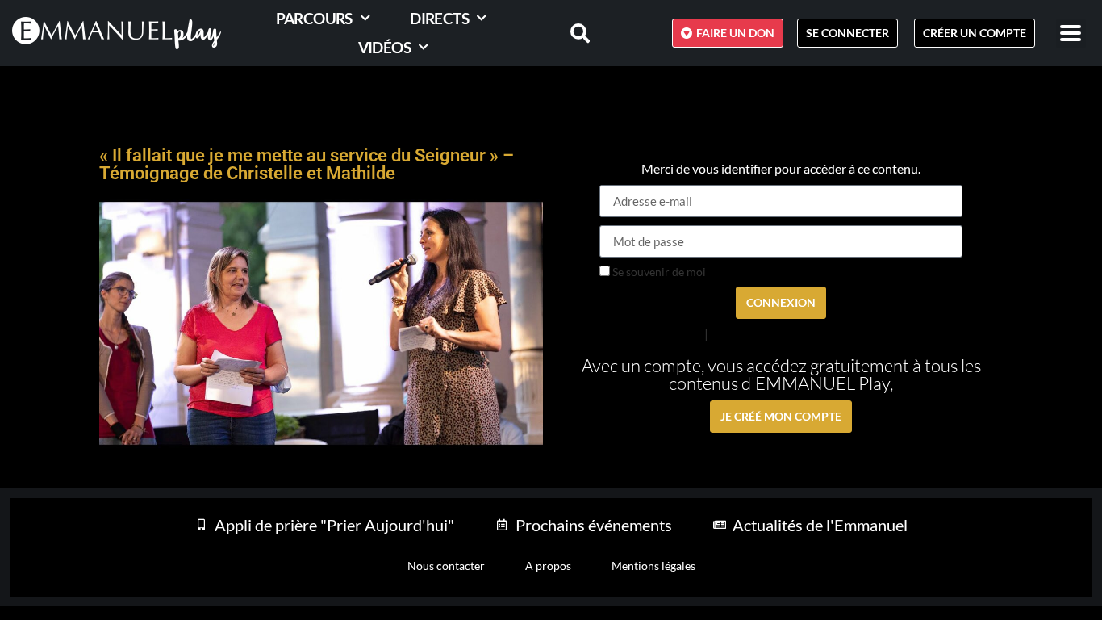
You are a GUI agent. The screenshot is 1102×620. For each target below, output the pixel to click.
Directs (439, 18)
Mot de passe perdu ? (651, 333)
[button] (1071, 33)
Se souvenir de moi (658, 272)
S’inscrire (733, 334)
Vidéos (384, 47)
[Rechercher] (570, 33)
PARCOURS (314, 18)
